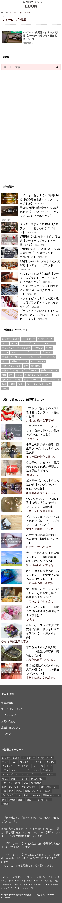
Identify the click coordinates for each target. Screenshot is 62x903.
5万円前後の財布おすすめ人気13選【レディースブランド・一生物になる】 (40, 240)
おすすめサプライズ (24, 881)
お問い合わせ (8, 721)
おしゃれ (6, 338)
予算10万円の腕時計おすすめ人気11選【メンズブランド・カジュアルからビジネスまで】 (30, 213)
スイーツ (37, 343)
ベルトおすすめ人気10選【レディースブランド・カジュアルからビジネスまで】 (39, 277)
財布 (48, 384)
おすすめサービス (26, 888)
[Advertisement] (27, 126)
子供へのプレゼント (11, 366)
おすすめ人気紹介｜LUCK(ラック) (30, 895)
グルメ (14, 343)
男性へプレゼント (51, 379)
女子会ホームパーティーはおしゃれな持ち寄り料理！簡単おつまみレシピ (42, 593)
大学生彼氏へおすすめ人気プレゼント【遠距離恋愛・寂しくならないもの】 (42, 556)
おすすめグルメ (21, 884)
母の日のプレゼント (11, 379)
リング (38, 357)
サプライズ (25, 343)
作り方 (5, 361)
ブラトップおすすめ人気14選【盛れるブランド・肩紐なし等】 (42, 412)
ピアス (5, 352)
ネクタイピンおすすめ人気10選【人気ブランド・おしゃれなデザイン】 (39, 302)
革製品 (5, 388)
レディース (49, 357)
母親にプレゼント (32, 379)
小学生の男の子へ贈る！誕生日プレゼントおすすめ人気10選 (42, 448)
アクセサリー (28, 338)
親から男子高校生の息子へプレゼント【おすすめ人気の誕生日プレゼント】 (42, 575)
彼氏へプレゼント (49, 370)
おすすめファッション (44, 881)
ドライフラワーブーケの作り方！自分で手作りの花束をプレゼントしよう (42, 430)
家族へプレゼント (10, 370)
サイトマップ (8, 715)
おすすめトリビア (9, 888)
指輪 (4, 375)
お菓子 (16, 338)
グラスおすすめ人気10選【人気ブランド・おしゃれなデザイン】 (39, 228)
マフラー (19, 357)
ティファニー (8, 347)
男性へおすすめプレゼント (37, 877)
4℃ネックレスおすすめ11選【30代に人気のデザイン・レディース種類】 (42, 502)
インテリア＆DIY (45, 338)
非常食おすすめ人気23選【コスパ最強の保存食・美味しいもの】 (42, 651)
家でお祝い (36, 366)
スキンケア (49, 343)
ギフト (5, 343)
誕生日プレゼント (35, 384)
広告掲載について (10, 727)
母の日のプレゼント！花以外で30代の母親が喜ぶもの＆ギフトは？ (42, 611)
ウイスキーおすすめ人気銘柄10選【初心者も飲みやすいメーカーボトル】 (39, 199)
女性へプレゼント (19, 361)
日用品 (19, 375)
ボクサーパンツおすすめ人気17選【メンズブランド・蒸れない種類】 (42, 484)
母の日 (47, 375)
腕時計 (12, 384)
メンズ (30, 357)
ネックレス (38, 347)
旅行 (11, 375)
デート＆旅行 (23, 347)
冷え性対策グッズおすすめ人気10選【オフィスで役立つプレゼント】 (42, 669)
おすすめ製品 (53, 884)
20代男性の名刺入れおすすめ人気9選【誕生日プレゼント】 (43, 538)
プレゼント (47, 352)
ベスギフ (6, 733)
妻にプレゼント (38, 361)
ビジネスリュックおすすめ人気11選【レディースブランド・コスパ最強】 (42, 520)
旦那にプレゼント (33, 375)
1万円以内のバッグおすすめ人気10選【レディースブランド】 (40, 265)
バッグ (49, 347)
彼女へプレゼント (30, 370)
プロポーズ (7, 357)
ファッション (17, 352)
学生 (26, 366)
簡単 (4, 384)
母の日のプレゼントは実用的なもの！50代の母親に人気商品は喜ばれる (42, 466)
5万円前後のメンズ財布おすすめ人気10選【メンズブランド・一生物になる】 (40, 252)
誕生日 (21, 384)
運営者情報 (7, 702)
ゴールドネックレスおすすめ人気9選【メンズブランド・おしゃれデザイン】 (40, 314)
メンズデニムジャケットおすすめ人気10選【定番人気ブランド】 (39, 290)
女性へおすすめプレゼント (12, 877)
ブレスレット (33, 352)
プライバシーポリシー (13, 709)
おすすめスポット (37, 884)
